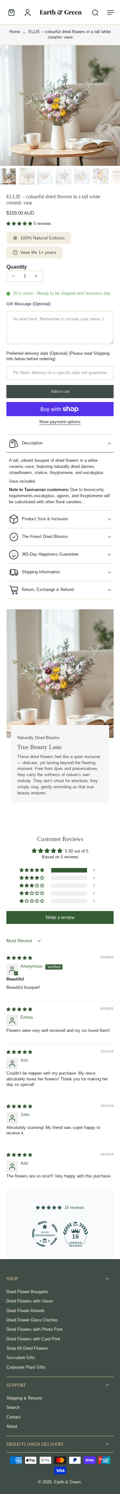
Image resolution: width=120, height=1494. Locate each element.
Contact (13, 1417)
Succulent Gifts (20, 1357)
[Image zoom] (60, 105)
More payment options (60, 422)
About (11, 1426)
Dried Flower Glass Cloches (32, 1320)
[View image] (8, 176)
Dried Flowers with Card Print (33, 1339)
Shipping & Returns (24, 1398)
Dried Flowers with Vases (29, 1301)
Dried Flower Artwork (25, 1310)
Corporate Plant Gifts (25, 1367)
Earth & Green (67, 1482)
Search (13, 1407)
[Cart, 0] (13, 12)
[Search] (95, 12)
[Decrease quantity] (13, 276)
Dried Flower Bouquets (27, 1292)
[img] (19, 958)
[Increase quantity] (36, 276)
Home (14, 32)
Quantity (16, 267)
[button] (110, 12)
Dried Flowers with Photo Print (34, 1329)
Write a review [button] (60, 917)
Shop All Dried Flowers (27, 1348)
